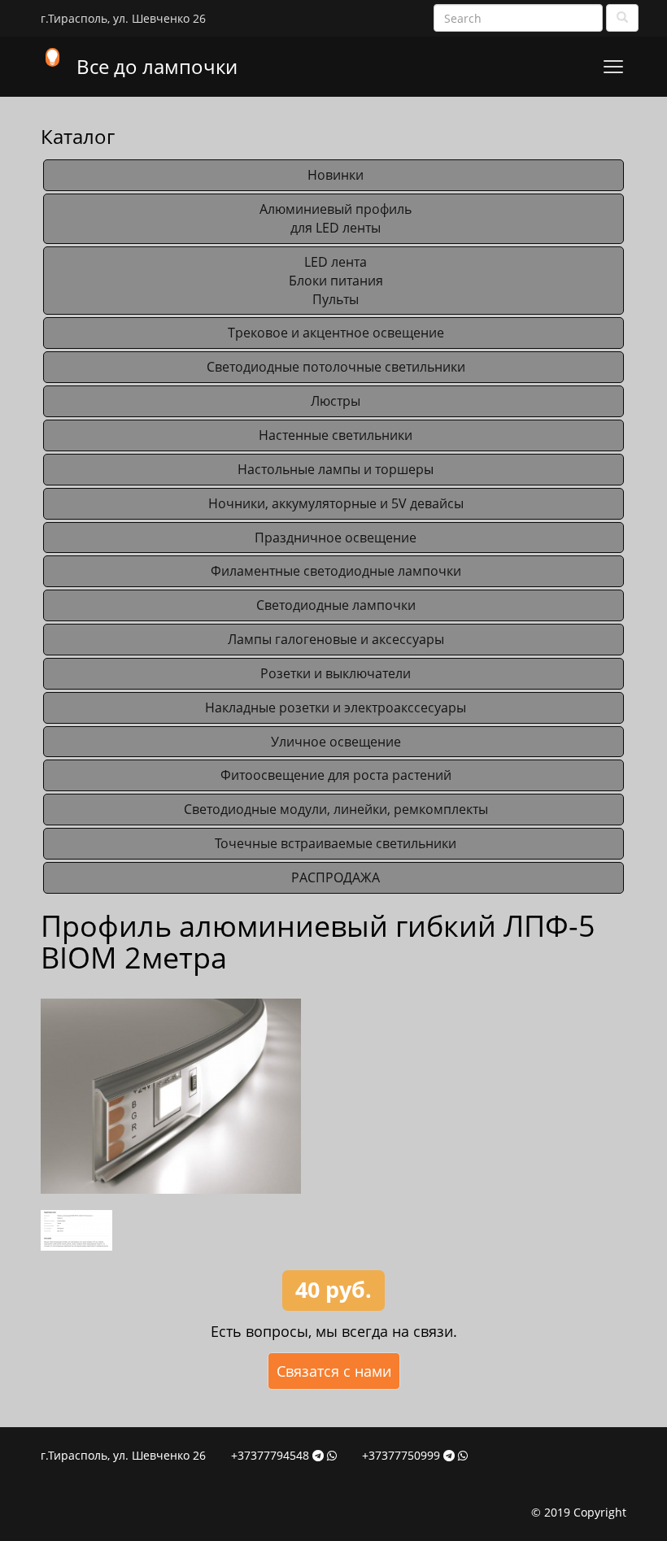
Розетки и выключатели (335, 673)
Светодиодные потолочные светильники (336, 367)
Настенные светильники (335, 435)
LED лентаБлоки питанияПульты (336, 280)
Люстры (335, 401)
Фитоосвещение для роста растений (335, 775)
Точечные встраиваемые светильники (335, 843)
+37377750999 (401, 1455)
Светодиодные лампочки (336, 605)
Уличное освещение (336, 742)
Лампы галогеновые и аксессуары (336, 639)
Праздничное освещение (335, 537)
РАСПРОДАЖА (335, 877)
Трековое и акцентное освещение (336, 333)
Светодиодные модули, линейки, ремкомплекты (336, 809)
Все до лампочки (157, 66)
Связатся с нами (334, 1371)
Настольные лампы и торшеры (336, 469)
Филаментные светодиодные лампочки (336, 571)
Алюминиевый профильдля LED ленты (335, 218)
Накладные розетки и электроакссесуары (335, 707)
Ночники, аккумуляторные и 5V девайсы (336, 503)
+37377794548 (270, 1455)
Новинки (335, 175)
